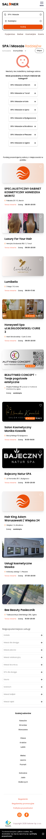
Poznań (23, 764)
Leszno (23, 760)
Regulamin (23, 799)
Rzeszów (23, 720)
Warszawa (23, 729)
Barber (20, 34)
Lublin (23, 747)
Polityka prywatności (23, 808)
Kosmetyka (31, 34)
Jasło (23, 777)
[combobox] (23, 14)
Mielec (23, 755)
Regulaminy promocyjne (23, 803)
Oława (23, 738)
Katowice (23, 773)
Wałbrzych (23, 782)
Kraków (23, 742)
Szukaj (23, 27)
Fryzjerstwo (10, 34)
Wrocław (23, 725)
